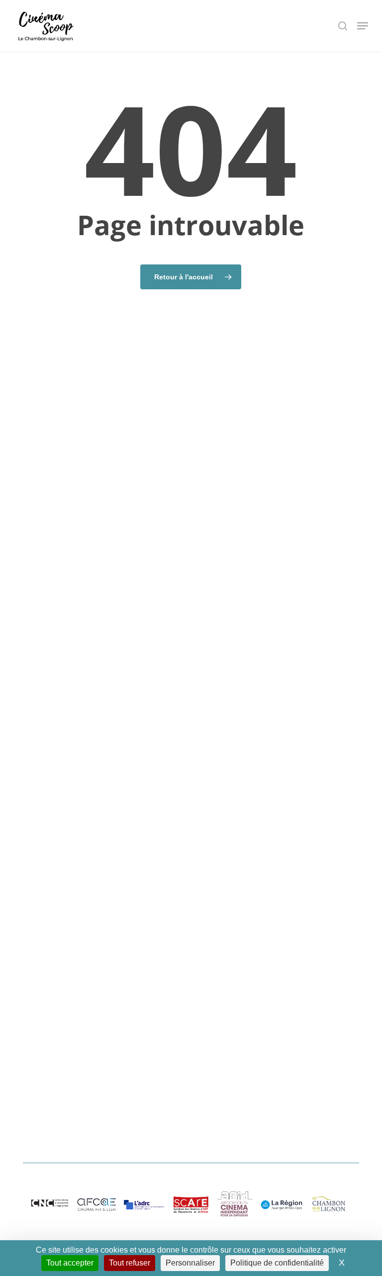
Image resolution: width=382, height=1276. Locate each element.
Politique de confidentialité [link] (277, 1263)
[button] (362, 26)
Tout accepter (70, 1263)
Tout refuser (129, 1263)
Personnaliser (190, 1263)
